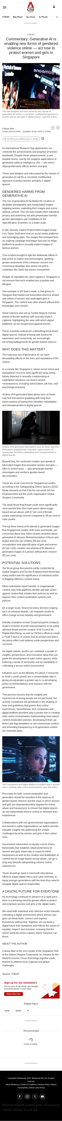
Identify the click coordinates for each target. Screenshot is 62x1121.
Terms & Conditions (29, 1085)
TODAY (5, 17)
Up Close (30, 17)
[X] (34, 1098)
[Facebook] (19, 1098)
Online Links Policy (37, 1088)
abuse (7, 1011)
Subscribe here (13, 994)
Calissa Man (8, 128)
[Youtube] (42, 1098)
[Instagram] (27, 1098)
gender (18, 1011)
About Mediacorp (13, 1085)
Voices (31, 35)
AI (28, 1011)
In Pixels (43, 17)
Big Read (17, 17)
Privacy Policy (44, 1085)
